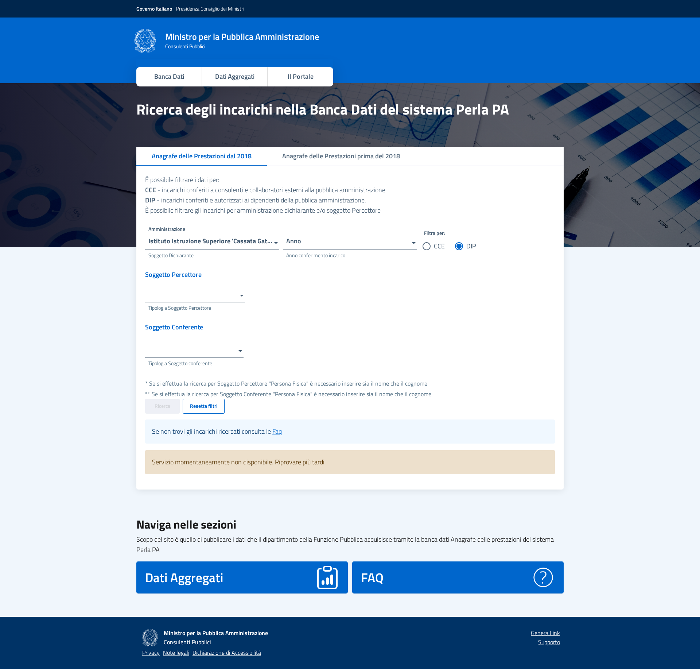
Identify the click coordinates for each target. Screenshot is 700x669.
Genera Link (545, 633)
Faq (277, 431)
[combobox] (212, 239)
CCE (439, 246)
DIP (471, 246)
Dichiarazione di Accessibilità (226, 652)
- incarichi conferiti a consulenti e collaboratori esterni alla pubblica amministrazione (265, 190)
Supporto (549, 642)
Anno (293, 241)
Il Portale (301, 76)
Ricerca (162, 406)
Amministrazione (166, 229)
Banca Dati (169, 76)
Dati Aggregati (234, 76)
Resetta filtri (203, 406)
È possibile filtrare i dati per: (182, 180)
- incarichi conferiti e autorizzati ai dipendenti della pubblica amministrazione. (255, 200)
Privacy (151, 652)
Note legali (176, 652)
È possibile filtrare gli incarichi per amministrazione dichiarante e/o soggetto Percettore (263, 210)
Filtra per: (434, 233)
